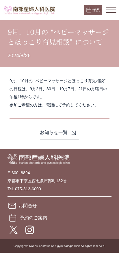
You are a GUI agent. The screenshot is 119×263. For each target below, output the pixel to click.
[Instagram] (30, 229)
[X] (13, 229)
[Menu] (111, 10)
